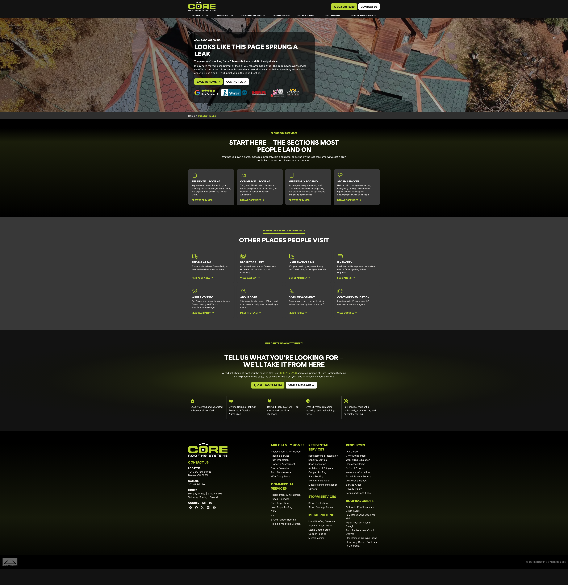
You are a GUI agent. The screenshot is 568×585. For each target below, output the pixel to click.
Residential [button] (198, 15)
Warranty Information (358, 472)
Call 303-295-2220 (269, 385)
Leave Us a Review (356, 480)
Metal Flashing (316, 538)
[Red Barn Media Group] (10, 561)
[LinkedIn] (208, 507)
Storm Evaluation (280, 468)
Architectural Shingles (320, 468)
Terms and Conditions (358, 493)
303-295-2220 (346, 6)
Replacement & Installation (286, 451)
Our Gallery (352, 451)
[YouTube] (214, 507)
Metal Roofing (321, 514)
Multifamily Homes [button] (251, 15)
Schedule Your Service (358, 476)
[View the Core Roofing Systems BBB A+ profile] (234, 93)
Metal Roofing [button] (305, 15)
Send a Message (299, 385)
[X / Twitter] (202, 507)
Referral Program (355, 468)
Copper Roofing (317, 472)
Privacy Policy (354, 488)
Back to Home (207, 81)
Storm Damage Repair (320, 507)
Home (191, 115)
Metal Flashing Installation (322, 484)
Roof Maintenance (281, 472)
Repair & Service (280, 455)
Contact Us (369, 6)
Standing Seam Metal (320, 525)
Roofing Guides (359, 500)
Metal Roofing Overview (321, 521)
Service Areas (353, 484)
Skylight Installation (319, 480)
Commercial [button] (223, 15)
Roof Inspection (280, 459)
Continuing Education (363, 15)
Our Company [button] (333, 15)
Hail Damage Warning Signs (361, 538)
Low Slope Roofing (281, 507)
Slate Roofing (315, 476)
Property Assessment (283, 464)
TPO (273, 511)
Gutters (312, 488)
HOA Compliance (280, 476)
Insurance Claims (355, 464)
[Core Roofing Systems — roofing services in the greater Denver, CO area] (207, 450)
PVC (273, 515)
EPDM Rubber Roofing (283, 519)
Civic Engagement (356, 455)
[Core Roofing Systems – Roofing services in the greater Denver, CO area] (202, 6)
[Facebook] (196, 507)
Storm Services (281, 15)
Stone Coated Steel (319, 529)
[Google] (190, 507)
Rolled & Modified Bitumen (286, 523)
